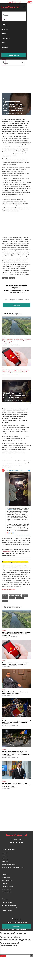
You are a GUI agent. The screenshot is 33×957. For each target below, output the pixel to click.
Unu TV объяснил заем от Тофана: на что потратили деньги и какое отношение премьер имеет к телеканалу (16, 785)
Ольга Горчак (6, 113)
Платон (12, 278)
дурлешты (5, 598)
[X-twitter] (13, 842)
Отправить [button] (3, 956)
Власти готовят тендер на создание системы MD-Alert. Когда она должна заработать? (15, 663)
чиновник (5, 600)
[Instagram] (16, 842)
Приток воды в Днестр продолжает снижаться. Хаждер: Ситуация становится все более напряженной (16, 341)
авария (5, 595)
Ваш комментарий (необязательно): (9, 944)
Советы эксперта (7, 889)
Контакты (5, 858)
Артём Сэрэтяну (6, 345)
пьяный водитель (20, 598)
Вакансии (5, 861)
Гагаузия (4, 883)
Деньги (5, 99)
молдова (12, 598)
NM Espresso (6, 877)
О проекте (5, 853)
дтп (25, 595)
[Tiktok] (19, 842)
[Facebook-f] (11, 842)
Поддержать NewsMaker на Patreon (13, 867)
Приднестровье (7, 880)
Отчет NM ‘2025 (6, 892)
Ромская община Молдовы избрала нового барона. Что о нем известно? (15, 692)
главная (5, 278)
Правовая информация (9, 864)
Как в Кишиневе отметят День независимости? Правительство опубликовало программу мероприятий (16, 722)
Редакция (5, 856)
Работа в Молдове (7, 886)
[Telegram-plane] (22, 842)
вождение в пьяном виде (15, 595)
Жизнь (3, 337)
